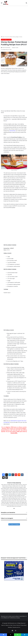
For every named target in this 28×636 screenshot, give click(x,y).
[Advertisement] (14, 21)
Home (3, 36)
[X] (6, 474)
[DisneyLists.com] (5, 3)
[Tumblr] (13, 474)
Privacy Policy (23, 625)
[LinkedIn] (9, 474)
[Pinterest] (16, 474)
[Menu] (1, 3)
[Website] (14, 508)
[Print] (6, 477)
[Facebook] (3, 474)
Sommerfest (12, 130)
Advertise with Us (16, 627)
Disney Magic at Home (17, 36)
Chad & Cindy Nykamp (6, 47)
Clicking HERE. (14, 433)
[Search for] (26, 3)
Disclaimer (10, 627)
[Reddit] (19, 474)
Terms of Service (16, 625)
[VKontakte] (22, 474)
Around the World (8, 36)
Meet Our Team (9, 625)
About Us (3, 625)
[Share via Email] (3, 477)
